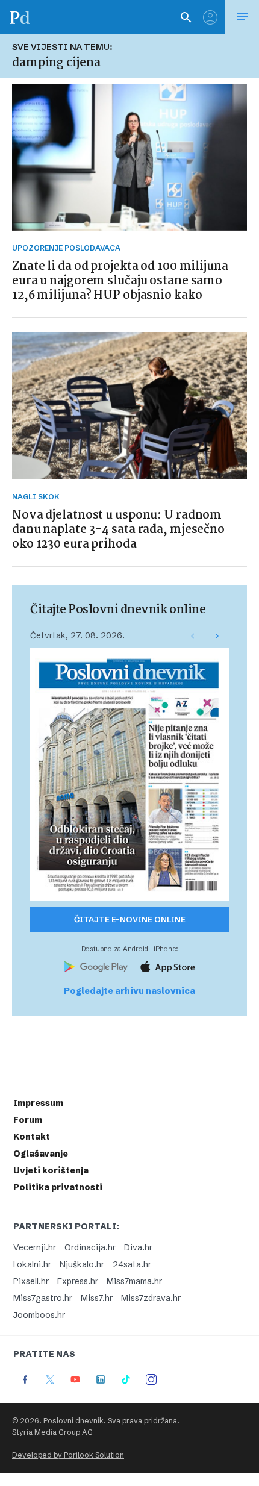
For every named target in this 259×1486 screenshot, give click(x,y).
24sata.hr (132, 1264)
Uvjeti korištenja (51, 1170)
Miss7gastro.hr (42, 1298)
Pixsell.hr (31, 1281)
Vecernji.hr (34, 1247)
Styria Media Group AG (52, 1432)
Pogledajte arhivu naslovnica (129, 990)
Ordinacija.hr (90, 1247)
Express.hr (77, 1281)
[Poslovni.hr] (20, 17)
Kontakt (31, 1136)
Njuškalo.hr (82, 1264)
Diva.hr (138, 1247)
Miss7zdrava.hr (151, 1298)
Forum (27, 1119)
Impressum (38, 1102)
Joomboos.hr (39, 1315)
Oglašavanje (40, 1153)
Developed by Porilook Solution (68, 1454)
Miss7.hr (97, 1298)
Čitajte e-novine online (130, 919)
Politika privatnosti (57, 1187)
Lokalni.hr (32, 1264)
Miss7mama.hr (134, 1281)
